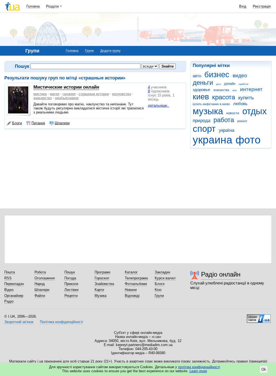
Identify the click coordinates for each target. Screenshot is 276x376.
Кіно (158, 290)
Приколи (71, 284)
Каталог (131, 272)
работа (223, 119)
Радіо (8, 301)
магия (54, 94)
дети (218, 84)
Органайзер (13, 296)
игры (234, 90)
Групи (89, 51)
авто (197, 75)
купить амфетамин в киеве (211, 104)
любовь (240, 103)
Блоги (17, 123)
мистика (40, 94)
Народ (39, 284)
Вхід (242, 6)
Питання (38, 123)
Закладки (162, 272)
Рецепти (71, 296)
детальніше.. (158, 105)
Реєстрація (262, 6)
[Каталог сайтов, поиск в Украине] (259, 316)
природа (201, 120)
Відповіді (132, 296)
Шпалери (62, 123)
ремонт (242, 121)
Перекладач (14, 284)
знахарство (42, 98)
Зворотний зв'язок (18, 322)
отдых (254, 111)
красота (223, 97)
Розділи (52, 6)
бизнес (216, 74)
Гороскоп (102, 278)
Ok (263, 369)
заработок (244, 84)
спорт (204, 129)
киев (201, 96)
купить (246, 97)
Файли (39, 296)
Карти (99, 290)
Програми (102, 272)
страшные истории (94, 94)
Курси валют (165, 278)
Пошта (9, 272)
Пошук (69, 272)
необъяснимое (66, 98)
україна (226, 130)
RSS (8, 278)
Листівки (71, 290)
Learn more (198, 371)
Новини (131, 290)
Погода (70, 278)
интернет (251, 89)
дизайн (229, 84)
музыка (208, 111)
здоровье (201, 89)
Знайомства (104, 284)
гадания (69, 94)
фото (248, 140)
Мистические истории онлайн (66, 87)
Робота (40, 272)
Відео (8, 290)
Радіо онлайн (220, 274)
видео (240, 75)
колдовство (121, 94)
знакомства (221, 90)
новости (232, 113)
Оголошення (44, 278)
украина (212, 140)
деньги (203, 82)
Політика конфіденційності (61, 322)
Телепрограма (136, 278)
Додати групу (110, 51)
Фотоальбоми (136, 284)
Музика (100, 296)
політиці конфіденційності (199, 367)
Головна (33, 6)
